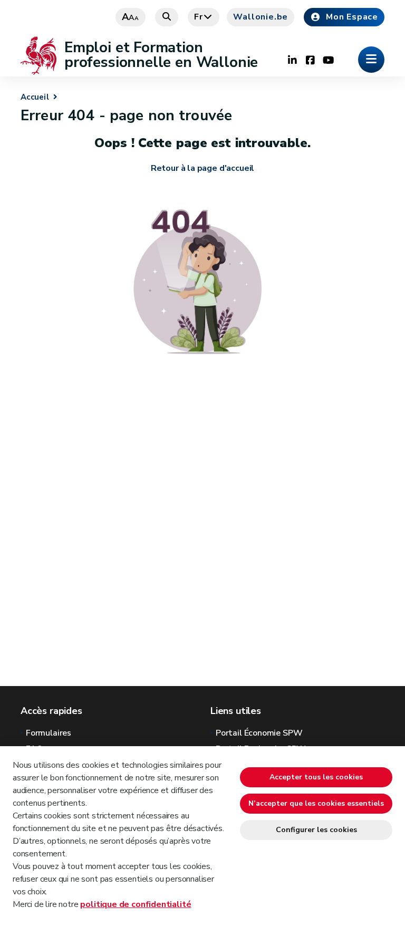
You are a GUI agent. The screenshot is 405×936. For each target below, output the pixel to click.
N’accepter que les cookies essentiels (316, 803)
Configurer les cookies (316, 830)
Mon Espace (352, 17)
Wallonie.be (260, 17)
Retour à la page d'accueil (202, 168)
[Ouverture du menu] (371, 59)
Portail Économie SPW (259, 733)
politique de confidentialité (135, 904)
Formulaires (48, 733)
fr (198, 17)
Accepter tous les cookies (316, 777)
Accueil (35, 97)
